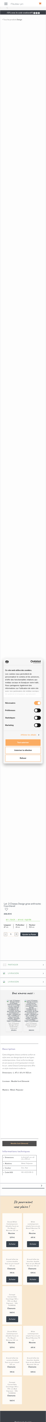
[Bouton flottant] (40, 3)
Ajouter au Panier (29, 934)
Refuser (23, 758)
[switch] (37, 710)
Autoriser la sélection (23, 750)
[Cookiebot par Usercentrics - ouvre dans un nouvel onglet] (31, 661)
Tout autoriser (23, 742)
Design (19, 20)
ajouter (6, 908)
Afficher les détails (28, 735)
